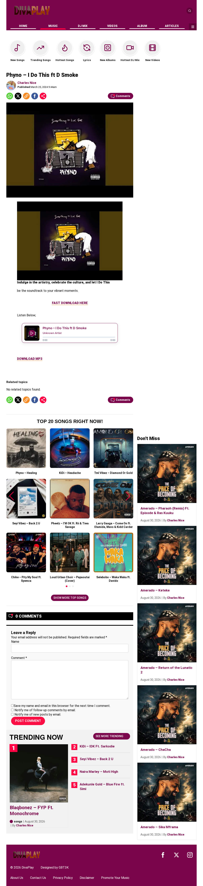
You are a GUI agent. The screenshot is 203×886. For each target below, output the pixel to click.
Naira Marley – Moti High (99, 772)
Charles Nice (26, 83)
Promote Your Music (115, 878)
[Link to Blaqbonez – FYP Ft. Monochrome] (39, 773)
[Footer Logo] (26, 855)
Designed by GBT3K (55, 867)
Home (23, 26)
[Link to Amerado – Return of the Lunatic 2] (166, 632)
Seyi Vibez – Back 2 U (96, 759)
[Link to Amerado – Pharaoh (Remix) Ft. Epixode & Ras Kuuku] (166, 473)
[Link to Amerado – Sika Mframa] (166, 792)
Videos (112, 26)
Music (53, 26)
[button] (66, 586)
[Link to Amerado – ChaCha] (166, 714)
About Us (16, 878)
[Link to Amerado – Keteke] (166, 555)
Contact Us (38, 878)
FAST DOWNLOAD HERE (70, 303)
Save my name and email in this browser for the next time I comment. (62, 706)
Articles (172, 26)
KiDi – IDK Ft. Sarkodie (97, 746)
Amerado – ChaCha (156, 750)
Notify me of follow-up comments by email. (45, 710)
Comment (19, 658)
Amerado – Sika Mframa (159, 827)
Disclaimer (87, 878)
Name (15, 642)
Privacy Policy (63, 878)
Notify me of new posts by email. (37, 714)
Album (142, 26)
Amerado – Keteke (155, 590)
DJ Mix (82, 26)
